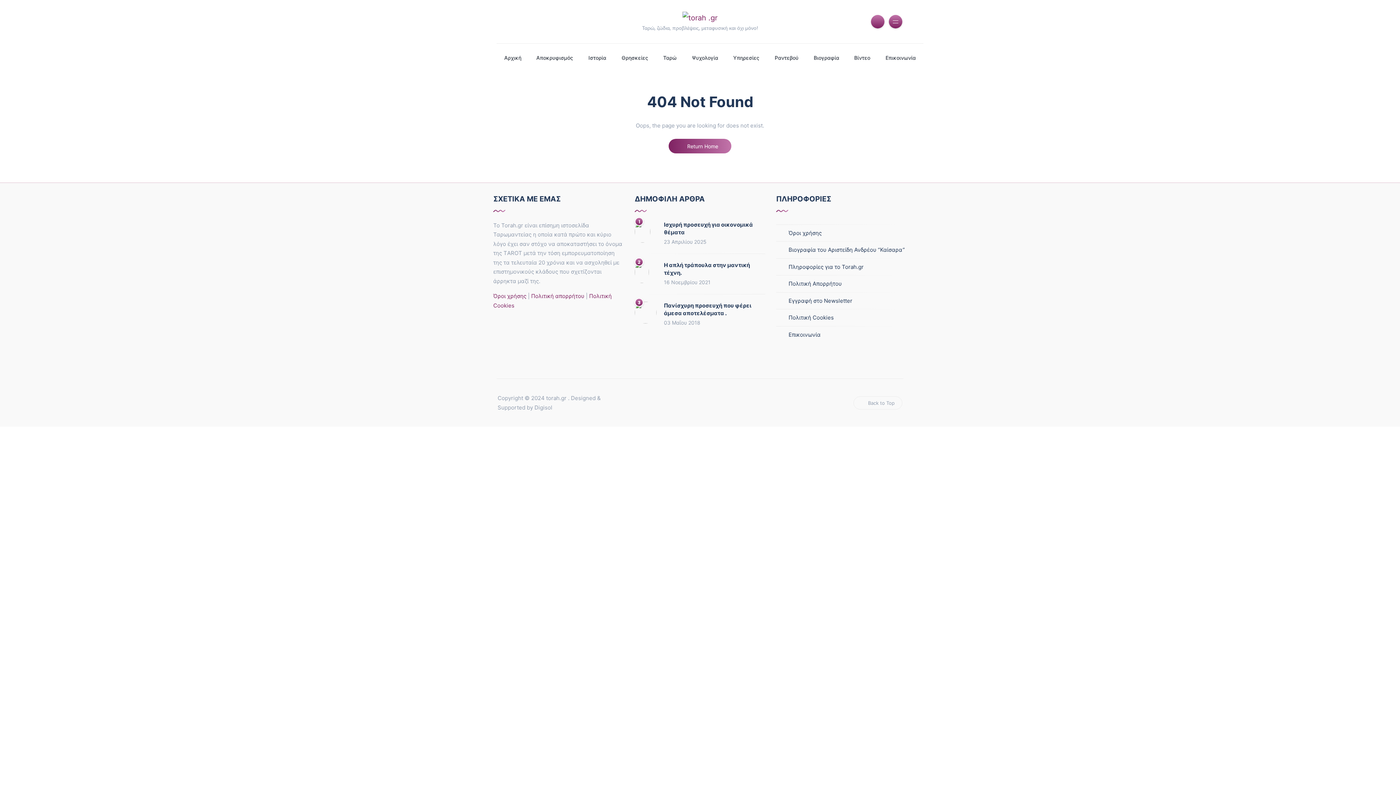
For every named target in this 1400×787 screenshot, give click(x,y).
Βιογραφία (826, 58)
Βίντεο (862, 58)
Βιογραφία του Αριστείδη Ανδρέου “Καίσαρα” (847, 249)
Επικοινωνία (901, 58)
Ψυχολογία (705, 58)
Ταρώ (670, 58)
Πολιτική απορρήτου (557, 296)
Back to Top (881, 403)
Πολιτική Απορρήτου (815, 283)
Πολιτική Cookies (811, 317)
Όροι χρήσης (509, 296)
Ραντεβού (786, 58)
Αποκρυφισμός (554, 58)
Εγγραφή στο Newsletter (820, 300)
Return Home (702, 146)
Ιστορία (597, 58)
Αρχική (512, 58)
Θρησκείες (635, 58)
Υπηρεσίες (746, 58)
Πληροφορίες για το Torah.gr (826, 266)
